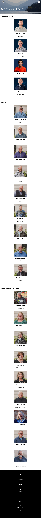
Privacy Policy (20, 507)
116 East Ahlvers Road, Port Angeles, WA (20, 494)
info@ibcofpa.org (20, 479)
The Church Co (20, 515)
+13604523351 (20, 486)
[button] (39, 2)
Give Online (20, 501)
